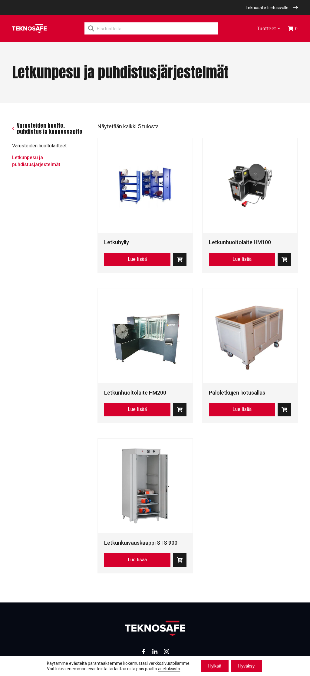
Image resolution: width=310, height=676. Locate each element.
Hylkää (214, 666)
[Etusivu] (29, 28)
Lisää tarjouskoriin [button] (179, 259)
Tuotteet (266, 28)
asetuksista (169, 669)
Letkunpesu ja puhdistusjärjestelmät (36, 161)
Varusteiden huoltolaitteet (39, 146)
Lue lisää (137, 259)
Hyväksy (246, 666)
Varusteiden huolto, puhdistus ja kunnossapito (49, 129)
